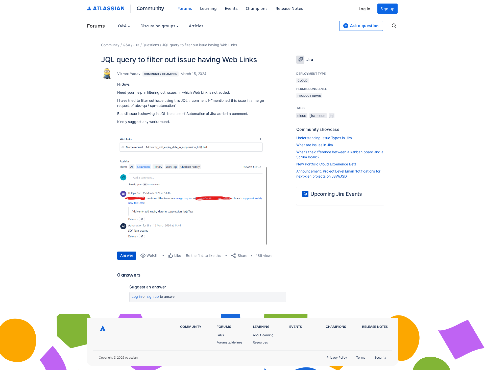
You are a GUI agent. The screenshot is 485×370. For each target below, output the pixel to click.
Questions (150, 45)
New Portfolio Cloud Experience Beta (326, 164)
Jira (136, 45)
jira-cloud (318, 115)
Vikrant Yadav (128, 73)
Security (380, 357)
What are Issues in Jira (314, 145)
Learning (208, 8)
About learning (263, 335)
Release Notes (289, 8)
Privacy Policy (337, 357)
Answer (126, 255)
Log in (364, 8)
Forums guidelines (229, 342)
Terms (360, 357)
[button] (193, 190)
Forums (185, 8)
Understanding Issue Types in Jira (324, 138)
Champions (257, 8)
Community (150, 8)
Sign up (387, 8)
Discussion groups (158, 25)
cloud (301, 115)
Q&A (123, 25)
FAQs (220, 335)
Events (231, 8)
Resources (260, 342)
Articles (196, 25)
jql (331, 115)
